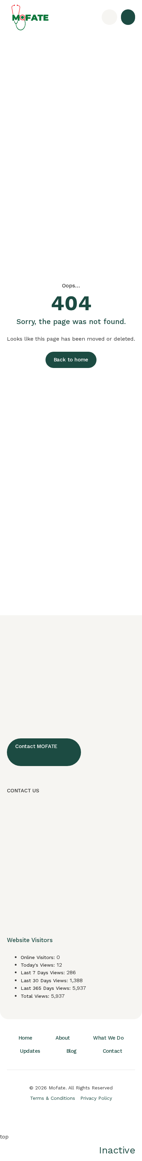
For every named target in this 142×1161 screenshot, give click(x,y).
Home (25, 1038)
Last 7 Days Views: (44, 972)
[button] (128, 17)
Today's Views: (39, 965)
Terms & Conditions (52, 1098)
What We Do (108, 1038)
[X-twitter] (71, 1116)
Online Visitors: (39, 957)
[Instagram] (55, 1116)
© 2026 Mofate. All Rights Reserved (71, 1087)
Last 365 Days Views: (46, 988)
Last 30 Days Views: (45, 980)
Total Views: (36, 996)
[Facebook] (40, 1116)
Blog (72, 1051)
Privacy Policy (96, 1098)
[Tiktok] (102, 1116)
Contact (112, 1051)
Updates (30, 1051)
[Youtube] (86, 1116)
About (62, 1038)
